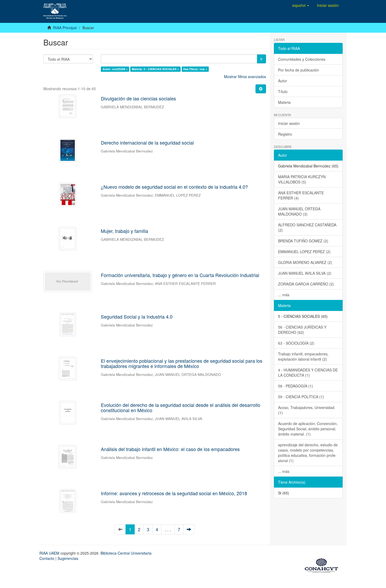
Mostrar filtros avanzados (245, 76)
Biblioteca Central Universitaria (126, 553)
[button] (300, 5)
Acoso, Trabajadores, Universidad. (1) (306, 410)
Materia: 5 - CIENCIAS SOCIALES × (155, 69)
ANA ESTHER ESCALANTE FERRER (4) (301, 195)
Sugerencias (68, 558)
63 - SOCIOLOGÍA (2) (296, 343)
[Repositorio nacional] (323, 564)
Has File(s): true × (195, 69)
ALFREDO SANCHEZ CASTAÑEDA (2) (307, 227)
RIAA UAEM (49, 553)
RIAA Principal (65, 27)
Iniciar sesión (289, 123)
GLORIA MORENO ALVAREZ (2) (305, 262)
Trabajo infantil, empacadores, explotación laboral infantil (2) (303, 356)
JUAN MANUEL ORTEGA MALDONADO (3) (299, 211)
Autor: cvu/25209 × (115, 69)
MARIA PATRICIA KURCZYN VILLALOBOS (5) (302, 179)
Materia (284, 102)
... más (283, 294)
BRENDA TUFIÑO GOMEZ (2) (303, 240)
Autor (282, 80)
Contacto (46, 558)
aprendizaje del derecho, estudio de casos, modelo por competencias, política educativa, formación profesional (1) (308, 452)
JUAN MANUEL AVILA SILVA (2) (304, 273)
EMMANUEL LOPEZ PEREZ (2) (304, 251)
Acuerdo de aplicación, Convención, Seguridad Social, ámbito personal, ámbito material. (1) (308, 429)
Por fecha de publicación (298, 70)
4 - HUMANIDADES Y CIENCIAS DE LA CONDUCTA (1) (308, 372)
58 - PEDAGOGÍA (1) (295, 385)
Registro (285, 134)
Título (283, 91)
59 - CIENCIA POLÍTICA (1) (301, 396)
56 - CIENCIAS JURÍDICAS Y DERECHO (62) (302, 329)
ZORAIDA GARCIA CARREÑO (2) (306, 284)
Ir (261, 59)
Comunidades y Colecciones (301, 59)
